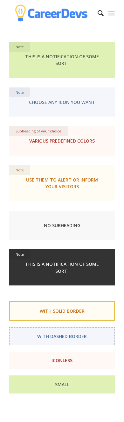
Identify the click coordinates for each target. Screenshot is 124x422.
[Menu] (111, 13)
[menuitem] (97, 13)
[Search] (97, 13)
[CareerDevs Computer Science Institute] (51, 13)
